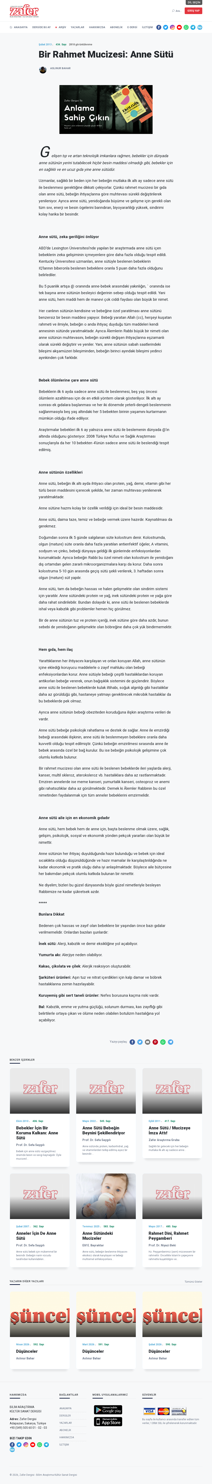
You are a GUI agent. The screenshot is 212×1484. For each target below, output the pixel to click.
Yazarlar (77, 27)
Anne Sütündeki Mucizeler (97, 1236)
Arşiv (62, 27)
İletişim (147, 27)
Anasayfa (20, 27)
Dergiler (65, 1415)
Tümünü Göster (193, 1281)
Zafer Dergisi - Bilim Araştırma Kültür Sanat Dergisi (48, 1474)
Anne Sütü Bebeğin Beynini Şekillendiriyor (103, 1130)
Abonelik (116, 27)
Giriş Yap (193, 10)
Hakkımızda (97, 27)
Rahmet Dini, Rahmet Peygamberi (169, 1236)
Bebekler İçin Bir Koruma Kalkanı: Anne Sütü (37, 1132)
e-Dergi (132, 27)
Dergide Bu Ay (41, 27)
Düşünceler (27, 1351)
